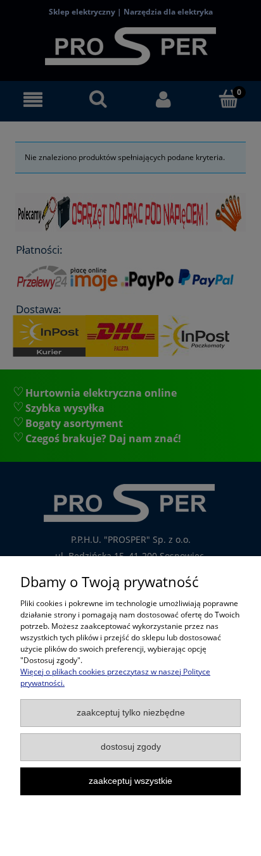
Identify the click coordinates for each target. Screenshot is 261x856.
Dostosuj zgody (131, 747)
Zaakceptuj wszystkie (130, 781)
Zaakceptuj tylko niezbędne (131, 712)
